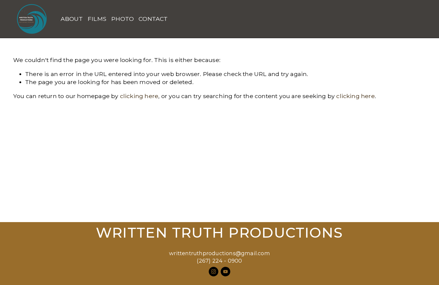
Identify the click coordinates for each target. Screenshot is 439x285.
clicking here (139, 96)
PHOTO (122, 18)
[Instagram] (213, 271)
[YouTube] (225, 271)
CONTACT (153, 18)
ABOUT (72, 18)
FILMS (97, 18)
